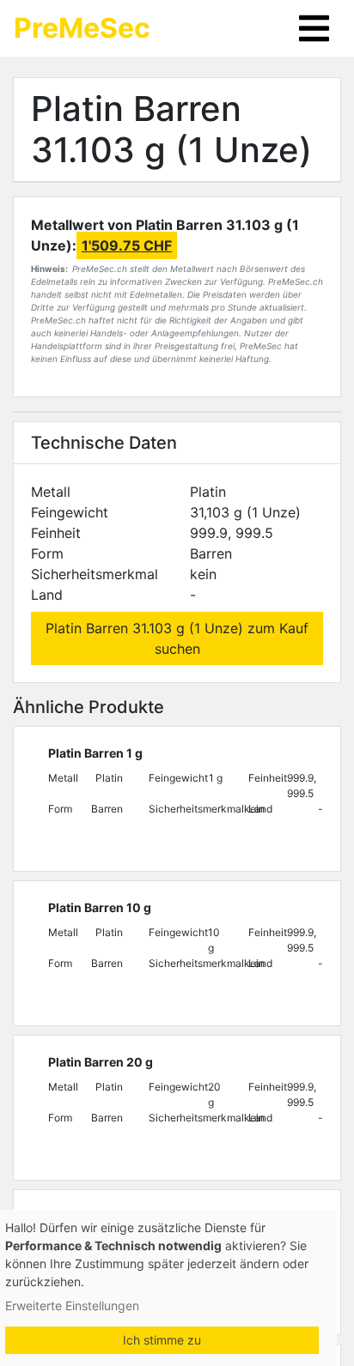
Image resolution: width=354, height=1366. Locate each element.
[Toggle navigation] (314, 28)
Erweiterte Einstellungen (72, 1305)
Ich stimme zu (162, 1340)
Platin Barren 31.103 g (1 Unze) (171, 129)
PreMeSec (82, 28)
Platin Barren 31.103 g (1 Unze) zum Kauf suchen (177, 638)
